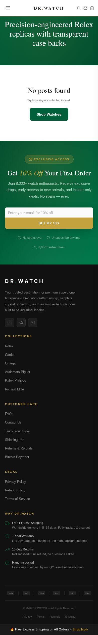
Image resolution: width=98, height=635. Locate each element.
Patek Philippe (15, 380)
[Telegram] (21, 322)
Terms (41, 616)
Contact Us (13, 422)
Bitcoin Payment (17, 457)
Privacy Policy (15, 482)
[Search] (79, 8)
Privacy (27, 616)
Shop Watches (49, 114)
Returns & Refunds (19, 448)
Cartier (10, 355)
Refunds (55, 616)
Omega (10, 363)
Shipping (70, 616)
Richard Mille (14, 389)
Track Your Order (17, 431)
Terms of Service (17, 499)
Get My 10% (49, 223)
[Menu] (8, 8)
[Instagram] (9, 322)
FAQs (9, 414)
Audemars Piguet (17, 372)
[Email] (32, 322)
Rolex (9, 346)
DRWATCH (49, 8)
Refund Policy (15, 490)
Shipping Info (14, 440)
